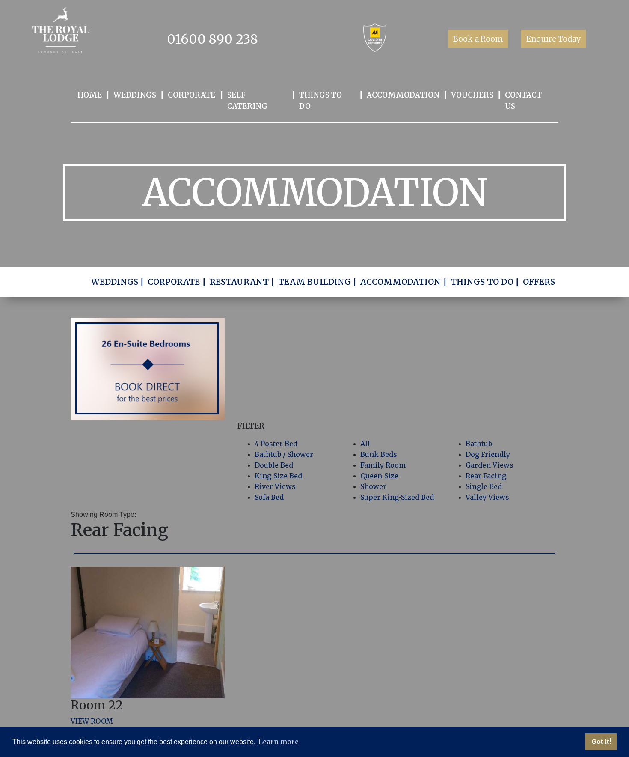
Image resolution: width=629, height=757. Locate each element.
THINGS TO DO (482, 282)
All (365, 443)
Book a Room (478, 39)
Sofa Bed (269, 497)
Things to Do (320, 100)
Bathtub (479, 443)
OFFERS (539, 282)
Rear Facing (486, 475)
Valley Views (487, 497)
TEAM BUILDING (314, 282)
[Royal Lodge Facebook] (299, 41)
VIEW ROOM (92, 721)
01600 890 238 (212, 39)
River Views (275, 486)
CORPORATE (191, 95)
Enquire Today (553, 39)
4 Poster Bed (276, 443)
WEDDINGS (134, 95)
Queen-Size (379, 475)
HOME (89, 95)
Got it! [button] (601, 741)
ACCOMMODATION (403, 95)
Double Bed (274, 465)
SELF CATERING (247, 100)
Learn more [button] (278, 741)
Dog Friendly (488, 454)
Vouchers (472, 95)
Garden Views (489, 465)
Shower (373, 486)
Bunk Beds (378, 454)
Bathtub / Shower (284, 454)
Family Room (383, 465)
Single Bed (484, 486)
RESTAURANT (239, 282)
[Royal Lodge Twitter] (323, 41)
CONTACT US (523, 100)
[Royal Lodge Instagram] (347, 41)
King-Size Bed (278, 475)
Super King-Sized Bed (397, 497)
